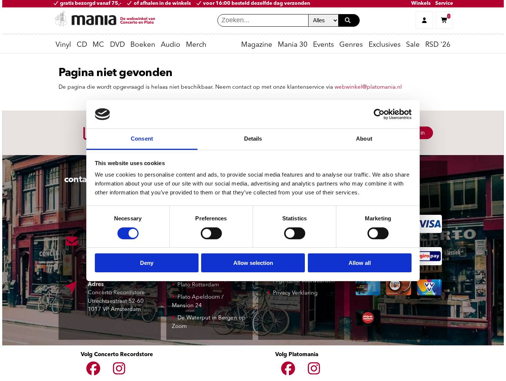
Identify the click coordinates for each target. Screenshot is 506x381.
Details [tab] (253, 138)
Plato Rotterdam (198, 285)
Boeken (142, 45)
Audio (170, 45)
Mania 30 (292, 45)
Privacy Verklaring (295, 293)
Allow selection (253, 263)
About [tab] (364, 138)
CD (82, 45)
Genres (351, 45)
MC (98, 45)
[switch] (211, 233)
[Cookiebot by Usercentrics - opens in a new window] (379, 114)
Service (444, 3)
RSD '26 (437, 45)
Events (323, 45)
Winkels (420, 3)
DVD (117, 45)
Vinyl (63, 45)
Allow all (360, 263)
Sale (413, 45)
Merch (196, 45)
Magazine (256, 45)
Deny (146, 263)
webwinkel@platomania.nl (368, 87)
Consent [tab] (142, 138)
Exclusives (384, 45)
